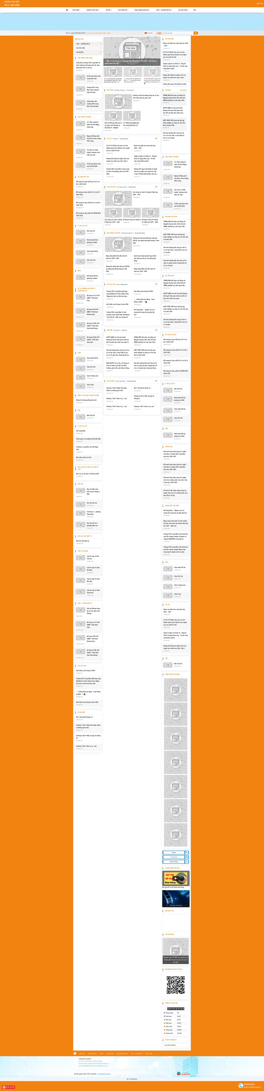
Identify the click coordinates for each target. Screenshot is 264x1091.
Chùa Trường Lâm (92, 376)
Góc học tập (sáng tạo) (121, 284)
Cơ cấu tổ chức (130, 90)
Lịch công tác (122, 10)
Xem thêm (183, 90)
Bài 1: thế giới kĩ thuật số (84, 717)
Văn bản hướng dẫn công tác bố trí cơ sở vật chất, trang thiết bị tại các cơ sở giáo (173, 135)
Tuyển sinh (124, 330)
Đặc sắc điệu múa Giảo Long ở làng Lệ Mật (93, 491)
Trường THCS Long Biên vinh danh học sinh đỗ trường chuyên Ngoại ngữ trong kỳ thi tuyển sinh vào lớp (175, 549)
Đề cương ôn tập (83, 177)
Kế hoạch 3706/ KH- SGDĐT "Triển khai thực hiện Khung (93, 325)
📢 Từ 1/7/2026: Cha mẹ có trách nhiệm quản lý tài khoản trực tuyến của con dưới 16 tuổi (152, 33)
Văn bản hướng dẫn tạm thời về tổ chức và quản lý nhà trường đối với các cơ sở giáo (175, 263)
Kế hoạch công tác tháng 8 (132, 220)
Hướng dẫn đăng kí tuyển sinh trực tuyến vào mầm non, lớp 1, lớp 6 (174, 76)
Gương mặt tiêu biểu (172, 506)
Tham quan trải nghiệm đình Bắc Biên (88, 439)
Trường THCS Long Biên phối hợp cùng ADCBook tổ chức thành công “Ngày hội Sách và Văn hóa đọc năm (88, 681)
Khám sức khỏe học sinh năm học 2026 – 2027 (175, 44)
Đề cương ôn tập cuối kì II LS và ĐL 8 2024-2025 (88, 204)
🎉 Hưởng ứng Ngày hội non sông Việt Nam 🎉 (131, 124)
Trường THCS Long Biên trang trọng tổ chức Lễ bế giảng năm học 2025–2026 (117, 171)
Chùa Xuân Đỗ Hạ (92, 251)
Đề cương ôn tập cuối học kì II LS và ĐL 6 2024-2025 (88, 183)
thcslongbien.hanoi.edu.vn (104, 1050)
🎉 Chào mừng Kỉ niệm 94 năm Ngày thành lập (93, 124)
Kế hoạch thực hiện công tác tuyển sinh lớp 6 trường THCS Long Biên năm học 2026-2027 (174, 454)
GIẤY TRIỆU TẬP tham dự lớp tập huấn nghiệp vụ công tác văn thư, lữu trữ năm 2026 (145, 352)
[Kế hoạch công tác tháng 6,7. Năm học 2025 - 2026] (150, 213)
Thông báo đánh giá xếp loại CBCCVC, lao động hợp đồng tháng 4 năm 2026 (118, 268)
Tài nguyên (79, 52)
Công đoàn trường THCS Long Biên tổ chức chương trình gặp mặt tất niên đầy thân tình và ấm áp (88, 65)
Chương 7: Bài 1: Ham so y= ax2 (144, 406)
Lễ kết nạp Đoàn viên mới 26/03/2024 (94, 165)
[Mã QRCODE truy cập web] (175, 961)
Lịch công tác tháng (121, 187)
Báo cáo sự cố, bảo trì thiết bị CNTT (88, 468)
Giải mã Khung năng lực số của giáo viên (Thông (93, 611)
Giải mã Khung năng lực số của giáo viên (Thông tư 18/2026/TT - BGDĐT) (113, 125)
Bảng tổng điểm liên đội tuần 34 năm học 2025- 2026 (144, 270)
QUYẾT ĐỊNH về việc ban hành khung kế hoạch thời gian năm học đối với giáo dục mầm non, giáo (173, 110)
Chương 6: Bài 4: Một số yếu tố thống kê (88, 737)
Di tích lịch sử (82, 226)
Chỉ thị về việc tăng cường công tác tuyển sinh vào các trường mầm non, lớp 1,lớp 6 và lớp (175, 493)
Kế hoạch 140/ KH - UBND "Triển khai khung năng (93, 312)
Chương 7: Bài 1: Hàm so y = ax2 (86, 746)
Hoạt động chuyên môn (127, 233)
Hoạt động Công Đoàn (85, 58)
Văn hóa (80, 484)
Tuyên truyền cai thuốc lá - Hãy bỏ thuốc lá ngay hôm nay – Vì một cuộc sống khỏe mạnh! (175, 66)
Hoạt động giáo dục (114, 233)
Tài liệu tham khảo (131, 381)
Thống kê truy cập (171, 980)
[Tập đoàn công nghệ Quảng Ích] (183, 1050)
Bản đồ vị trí (169, 911)
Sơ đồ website (133, 1055)
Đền (79, 410)
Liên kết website (170, 1016)
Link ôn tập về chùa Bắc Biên (93, 569)
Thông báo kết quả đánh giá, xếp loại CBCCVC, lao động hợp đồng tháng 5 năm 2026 (146, 240)
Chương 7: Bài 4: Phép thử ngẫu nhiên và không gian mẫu (88, 726)
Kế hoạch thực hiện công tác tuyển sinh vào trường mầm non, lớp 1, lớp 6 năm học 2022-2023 (175, 480)
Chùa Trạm (90, 385)
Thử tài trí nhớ (83, 551)
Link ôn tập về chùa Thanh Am (93, 591)
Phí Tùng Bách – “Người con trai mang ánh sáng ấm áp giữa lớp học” (144, 312)
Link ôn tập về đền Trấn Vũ (93, 557)
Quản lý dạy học (92, 10)
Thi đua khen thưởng (140, 233)
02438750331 (249, 1084)
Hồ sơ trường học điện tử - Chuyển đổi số (87, 290)
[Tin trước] (106, 51)
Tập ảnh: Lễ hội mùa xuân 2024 (175, 939)
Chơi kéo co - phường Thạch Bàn (94, 513)
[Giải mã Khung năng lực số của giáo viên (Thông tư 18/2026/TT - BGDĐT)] (113, 116)
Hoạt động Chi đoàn (84, 117)
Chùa (79, 353)
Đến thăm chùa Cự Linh (83, 457)
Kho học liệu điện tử (85, 536)
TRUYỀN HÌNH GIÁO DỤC (172, 868)
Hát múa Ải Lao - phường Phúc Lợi (92, 524)
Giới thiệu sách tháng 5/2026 (85, 670)
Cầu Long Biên (80, 431)
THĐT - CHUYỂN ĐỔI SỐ (163, 10)
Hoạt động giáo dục (142, 10)
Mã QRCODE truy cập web (173, 946)
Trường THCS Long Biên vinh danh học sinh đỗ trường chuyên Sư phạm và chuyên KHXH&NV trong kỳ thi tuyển (175, 536)
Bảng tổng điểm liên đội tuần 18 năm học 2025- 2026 (116, 257)
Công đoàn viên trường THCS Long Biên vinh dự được (93, 103)
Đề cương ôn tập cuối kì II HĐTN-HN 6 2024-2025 (88, 214)
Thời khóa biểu (132, 187)
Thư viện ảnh (169, 934)
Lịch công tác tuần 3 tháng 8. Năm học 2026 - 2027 (145, 193)
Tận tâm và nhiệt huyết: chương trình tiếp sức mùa (93, 152)
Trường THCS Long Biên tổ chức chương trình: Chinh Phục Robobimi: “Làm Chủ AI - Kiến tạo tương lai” (118, 314)
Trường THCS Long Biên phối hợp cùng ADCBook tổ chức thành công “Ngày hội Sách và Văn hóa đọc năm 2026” (117, 293)
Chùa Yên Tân (91, 260)
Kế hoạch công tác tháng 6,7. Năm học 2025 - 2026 (150, 221)
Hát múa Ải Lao (92, 503)
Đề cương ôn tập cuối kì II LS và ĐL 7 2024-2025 (88, 193)
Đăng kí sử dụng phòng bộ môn (88, 395)
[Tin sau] (158, 51)
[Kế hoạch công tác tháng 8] (132, 213)
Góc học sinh (182, 10)
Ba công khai (117, 330)
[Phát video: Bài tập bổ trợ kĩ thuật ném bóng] (175, 878)
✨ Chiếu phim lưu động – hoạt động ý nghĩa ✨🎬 (88, 693)
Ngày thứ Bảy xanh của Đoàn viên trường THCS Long (94, 138)
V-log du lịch (82, 426)
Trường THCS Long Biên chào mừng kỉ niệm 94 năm (93, 89)
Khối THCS (260, 4)
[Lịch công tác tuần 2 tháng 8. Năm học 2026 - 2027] (113, 213)
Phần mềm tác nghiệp (172, 674)
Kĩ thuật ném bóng (176, 905)
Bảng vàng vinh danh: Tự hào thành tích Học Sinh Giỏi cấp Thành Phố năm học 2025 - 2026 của (175, 523)
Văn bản (110, 330)
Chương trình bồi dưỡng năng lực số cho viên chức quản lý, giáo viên (146, 96)
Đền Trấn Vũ (91, 231)
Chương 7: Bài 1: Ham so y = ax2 (116, 406)
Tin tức (108, 10)
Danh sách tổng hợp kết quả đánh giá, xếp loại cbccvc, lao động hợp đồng (145, 258)
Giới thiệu (75, 10)
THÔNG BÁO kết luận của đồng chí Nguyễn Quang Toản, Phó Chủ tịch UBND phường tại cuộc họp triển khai (174, 98)
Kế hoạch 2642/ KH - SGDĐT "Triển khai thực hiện (93, 339)
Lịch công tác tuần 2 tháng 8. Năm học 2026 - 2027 (113, 221)
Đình (79, 271)
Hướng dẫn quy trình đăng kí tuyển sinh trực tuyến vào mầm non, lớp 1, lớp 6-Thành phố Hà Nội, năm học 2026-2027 (145, 171)
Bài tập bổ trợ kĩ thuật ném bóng (173, 887)
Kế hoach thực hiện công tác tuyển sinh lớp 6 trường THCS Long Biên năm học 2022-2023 (174, 467)
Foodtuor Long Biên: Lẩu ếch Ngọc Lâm (87, 448)
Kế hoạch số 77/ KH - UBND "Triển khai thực (93, 298)
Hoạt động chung (124, 138)
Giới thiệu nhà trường (119, 90)
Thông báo (115, 138)
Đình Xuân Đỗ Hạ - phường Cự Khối (93, 241)
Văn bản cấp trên (171, 217)
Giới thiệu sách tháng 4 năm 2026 (87, 702)
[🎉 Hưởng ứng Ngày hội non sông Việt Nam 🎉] (132, 116)
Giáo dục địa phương (120, 381)
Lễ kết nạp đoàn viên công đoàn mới (94, 77)
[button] (156, 138)
